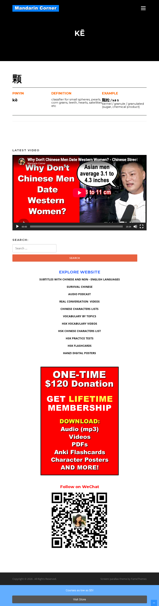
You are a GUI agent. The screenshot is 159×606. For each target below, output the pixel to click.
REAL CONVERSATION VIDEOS (79, 301)
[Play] (17, 226)
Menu (143, 8)
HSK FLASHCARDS (80, 346)
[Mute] (135, 226)
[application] (79, 192)
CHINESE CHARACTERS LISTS (79, 309)
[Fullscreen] (141, 226)
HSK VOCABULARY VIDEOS (79, 323)
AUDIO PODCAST (79, 294)
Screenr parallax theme (113, 579)
